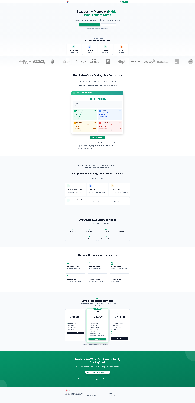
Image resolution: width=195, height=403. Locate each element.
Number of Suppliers (77, 116)
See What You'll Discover (108, 24)
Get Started (125, 1)
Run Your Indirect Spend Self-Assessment (89, 24)
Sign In (120, 1)
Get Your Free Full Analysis (97, 137)
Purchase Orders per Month (103, 116)
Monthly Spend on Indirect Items (79, 103)
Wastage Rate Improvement (103, 128)
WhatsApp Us (112, 395)
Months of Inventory (77, 128)
